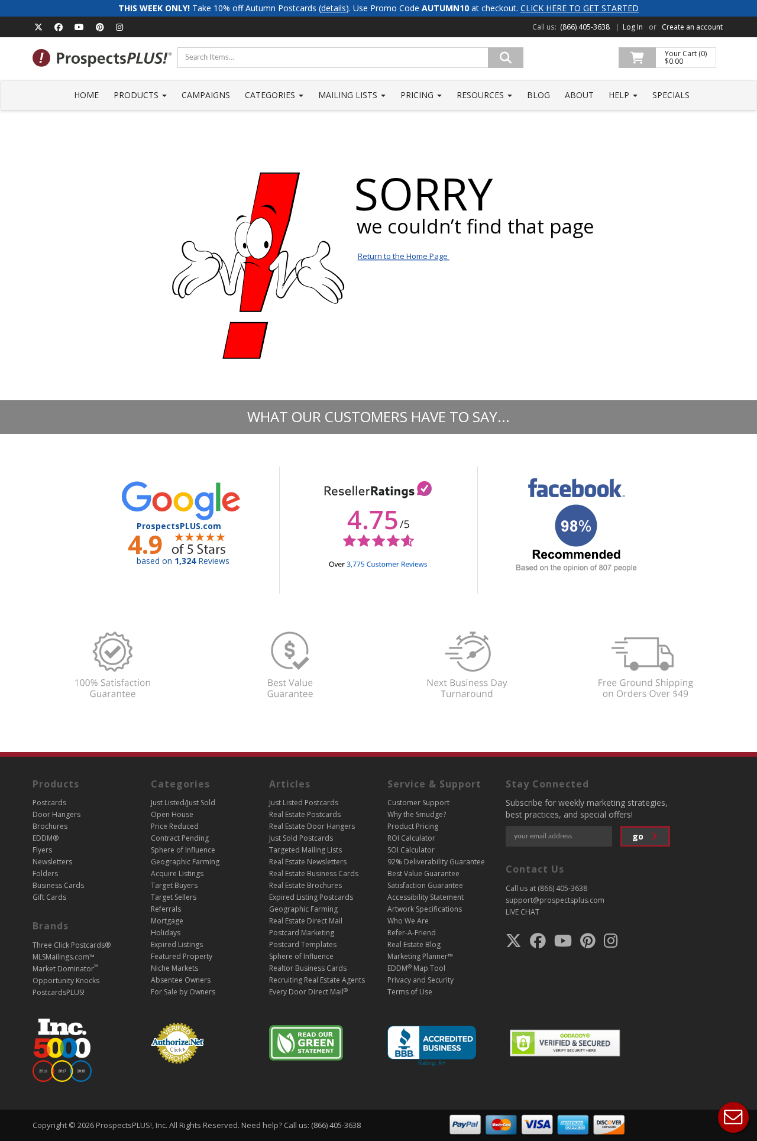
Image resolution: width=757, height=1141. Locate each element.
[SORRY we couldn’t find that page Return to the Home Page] (378, 379)
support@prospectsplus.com (555, 900)
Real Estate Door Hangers (312, 826)
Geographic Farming (185, 862)
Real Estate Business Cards (313, 873)
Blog (538, 95)
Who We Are (408, 921)
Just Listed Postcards (303, 803)
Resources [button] (481, 95)
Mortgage (167, 921)
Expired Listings (177, 944)
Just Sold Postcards (301, 838)
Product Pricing (412, 826)
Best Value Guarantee (423, 873)
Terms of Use (409, 992)
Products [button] (137, 95)
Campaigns (206, 95)
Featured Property (181, 956)
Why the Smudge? (416, 814)
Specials (671, 95)
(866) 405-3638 (585, 27)
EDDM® (46, 838)
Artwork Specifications (424, 909)
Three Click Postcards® (72, 945)
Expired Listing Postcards (311, 897)
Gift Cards (49, 897)
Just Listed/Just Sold (183, 803)
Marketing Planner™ (420, 956)
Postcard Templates (303, 944)
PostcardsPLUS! (59, 992)
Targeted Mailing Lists (305, 850)
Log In (633, 27)
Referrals (166, 909)
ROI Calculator (411, 838)
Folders (45, 873)
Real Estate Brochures (305, 885)
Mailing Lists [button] (349, 95)
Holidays (165, 933)
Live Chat (733, 1117)
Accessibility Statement (425, 897)
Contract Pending (180, 838)
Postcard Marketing (301, 933)
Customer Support (418, 803)
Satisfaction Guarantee (425, 885)
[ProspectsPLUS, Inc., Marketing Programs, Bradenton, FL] (431, 1046)
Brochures (50, 826)
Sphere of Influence (183, 850)
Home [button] (86, 95)
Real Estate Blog (414, 944)
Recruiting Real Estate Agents (317, 980)
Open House (172, 814)
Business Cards (58, 885)
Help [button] (620, 95)
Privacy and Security (420, 980)
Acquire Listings (177, 873)
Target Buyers (174, 885)
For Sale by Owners (183, 992)
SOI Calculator (411, 850)
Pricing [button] (418, 95)
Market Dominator (65, 969)
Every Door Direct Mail (308, 992)
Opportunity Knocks (66, 980)
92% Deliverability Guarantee (436, 862)
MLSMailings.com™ (64, 957)
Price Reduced (175, 826)
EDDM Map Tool (416, 968)
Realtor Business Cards (308, 968)
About (579, 95)
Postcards (49, 803)
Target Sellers (173, 897)
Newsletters (52, 862)
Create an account (692, 27)
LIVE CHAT (522, 912)
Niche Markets (174, 968)
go (639, 836)
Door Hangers (56, 814)
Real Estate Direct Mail (305, 921)
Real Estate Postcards (305, 814)
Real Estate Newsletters (308, 862)
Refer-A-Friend (411, 933)
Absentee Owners (181, 980)
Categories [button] (271, 95)
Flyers (42, 850)
